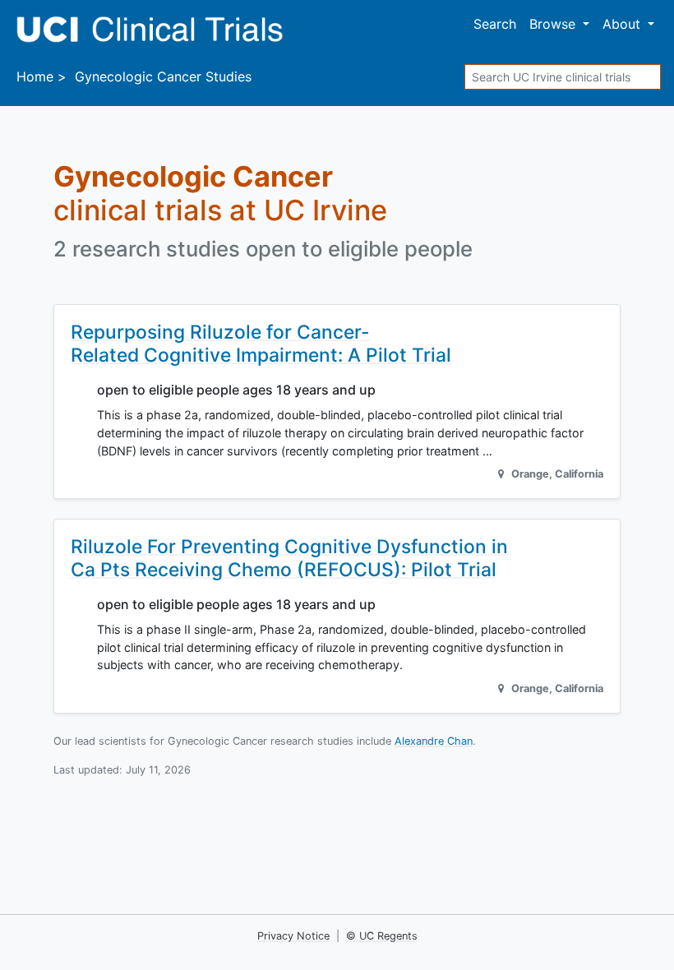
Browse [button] (554, 24)
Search (494, 24)
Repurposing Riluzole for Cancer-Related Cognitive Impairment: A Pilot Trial (261, 343)
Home (34, 76)
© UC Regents (382, 936)
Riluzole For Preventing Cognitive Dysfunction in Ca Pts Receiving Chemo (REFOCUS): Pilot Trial (289, 557)
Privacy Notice (293, 936)
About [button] (623, 24)
